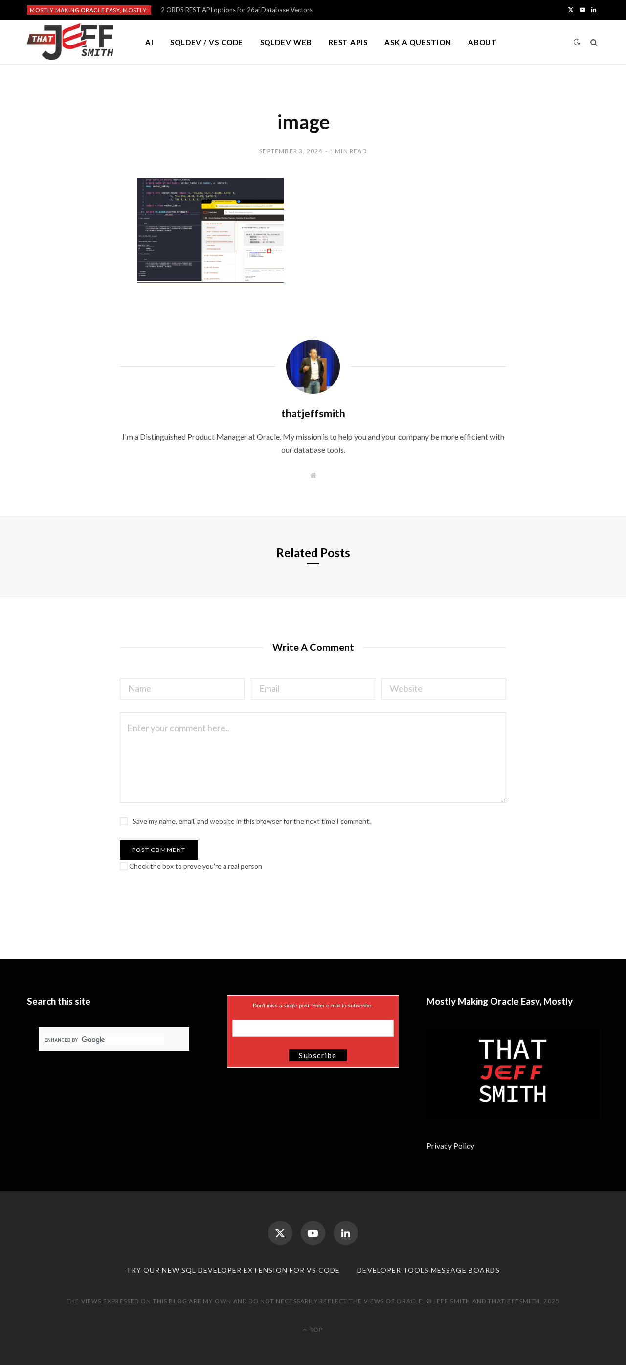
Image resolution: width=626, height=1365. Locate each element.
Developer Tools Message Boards (428, 1270)
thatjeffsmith (313, 413)
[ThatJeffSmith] (70, 42)
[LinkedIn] (346, 1233)
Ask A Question (417, 42)
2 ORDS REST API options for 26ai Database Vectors (237, 10)
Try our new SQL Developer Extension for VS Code (233, 1270)
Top (316, 1329)
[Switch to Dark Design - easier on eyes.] (577, 42)
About (482, 42)
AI (149, 42)
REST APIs (348, 42)
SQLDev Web (286, 42)
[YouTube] (313, 1233)
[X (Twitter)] (280, 1233)
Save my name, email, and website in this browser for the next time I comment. (252, 821)
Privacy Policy (451, 1145)
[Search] (594, 42)
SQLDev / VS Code (206, 42)
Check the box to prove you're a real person (195, 866)
